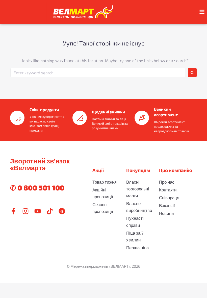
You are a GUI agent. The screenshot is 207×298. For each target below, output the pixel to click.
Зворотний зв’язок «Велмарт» (40, 164)
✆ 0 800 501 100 (37, 187)
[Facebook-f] (13, 211)
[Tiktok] (49, 211)
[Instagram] (25, 211)
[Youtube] (37, 211)
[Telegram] (62, 211)
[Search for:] (97, 72)
